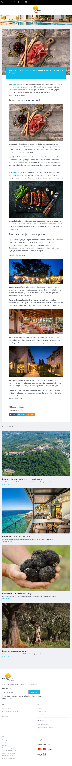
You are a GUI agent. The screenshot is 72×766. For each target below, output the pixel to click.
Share (13, 414)
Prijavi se (34, 692)
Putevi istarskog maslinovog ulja (14, 651)
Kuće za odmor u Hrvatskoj (10, 711)
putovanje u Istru (19, 84)
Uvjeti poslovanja (42, 724)
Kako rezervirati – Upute (45, 727)
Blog (4, 19)
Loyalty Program (7, 756)
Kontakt (4, 745)
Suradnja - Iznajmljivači (9, 748)
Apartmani (5, 714)
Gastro (10, 19)
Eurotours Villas (32, 684)
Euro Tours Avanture (8, 758)
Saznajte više (7, 484)
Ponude (39, 709)
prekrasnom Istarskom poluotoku (21, 90)
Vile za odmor (6, 709)
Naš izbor (5, 716)
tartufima (16, 173)
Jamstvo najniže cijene (9, 750)
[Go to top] (66, 760)
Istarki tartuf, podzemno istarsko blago (17, 594)
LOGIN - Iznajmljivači (8, 753)
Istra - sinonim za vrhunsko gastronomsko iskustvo (22, 479)
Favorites (30, 2)
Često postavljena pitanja (10, 740)
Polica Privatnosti (42, 730)
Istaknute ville (41, 711)
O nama (4, 742)
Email (31, 414)
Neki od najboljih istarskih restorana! (16, 536)
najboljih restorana (56, 240)
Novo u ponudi (42, 714)
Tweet (22, 414)
